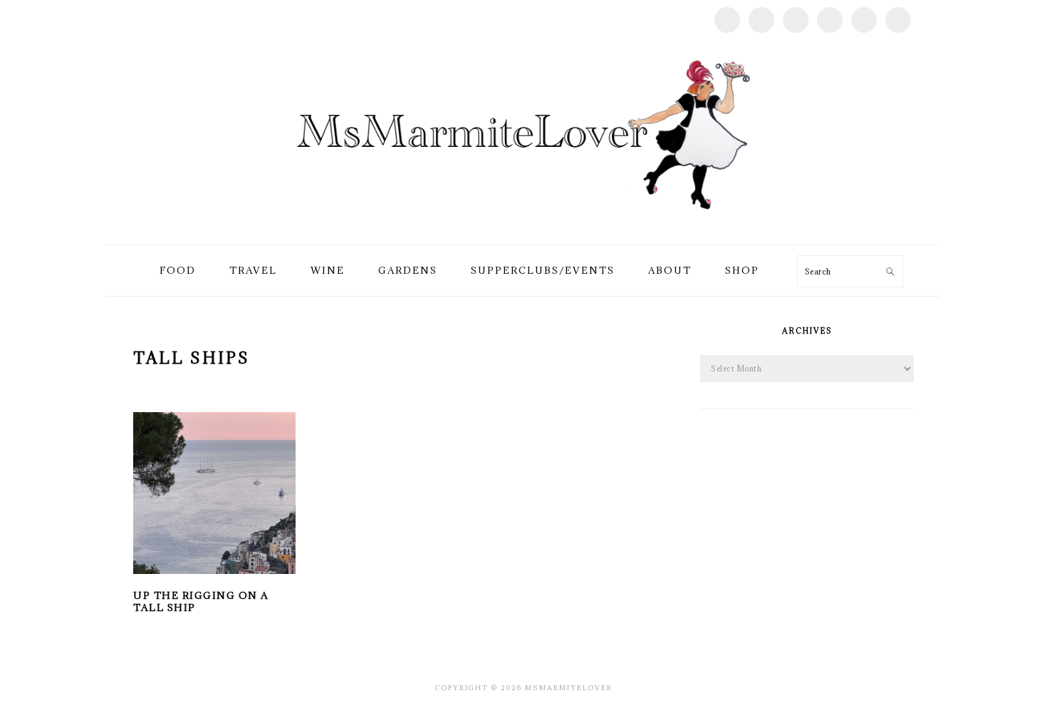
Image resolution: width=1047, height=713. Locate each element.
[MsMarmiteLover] (523, 228)
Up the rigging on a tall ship (201, 601)
